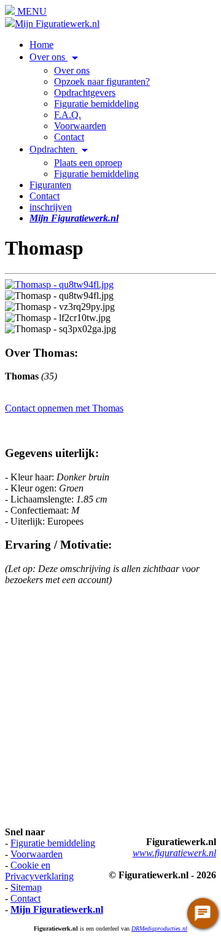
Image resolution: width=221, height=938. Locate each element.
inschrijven (50, 207)
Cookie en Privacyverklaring (39, 870)
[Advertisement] (110, 706)
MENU (31, 11)
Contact (69, 137)
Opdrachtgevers (84, 92)
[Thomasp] (59, 284)
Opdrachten (60, 149)
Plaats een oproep (88, 162)
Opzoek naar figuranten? (102, 81)
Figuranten (50, 185)
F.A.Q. (67, 114)
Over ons (55, 57)
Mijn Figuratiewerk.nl (57, 23)
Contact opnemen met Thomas (64, 408)
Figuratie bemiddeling (96, 103)
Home (41, 44)
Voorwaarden (80, 126)
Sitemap (26, 887)
